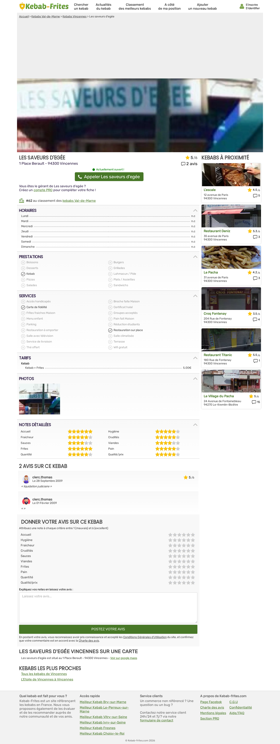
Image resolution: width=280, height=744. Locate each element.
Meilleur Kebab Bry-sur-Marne (103, 702)
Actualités (103, 6)
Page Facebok (211, 702)
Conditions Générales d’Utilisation (145, 637)
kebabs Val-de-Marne (79, 201)
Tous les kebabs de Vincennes (44, 674)
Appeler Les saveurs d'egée (112, 176)
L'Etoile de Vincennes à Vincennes (47, 679)
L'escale (210, 190)
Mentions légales (213, 713)
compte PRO (43, 190)
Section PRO (209, 718)
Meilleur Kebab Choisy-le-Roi (102, 733)
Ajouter (202, 6)
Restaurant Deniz (217, 231)
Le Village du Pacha (219, 396)
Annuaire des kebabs (44, 6)
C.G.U (233, 702)
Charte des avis (89, 640)
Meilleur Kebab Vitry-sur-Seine (103, 717)
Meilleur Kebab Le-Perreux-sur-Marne (104, 709)
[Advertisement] (140, 49)
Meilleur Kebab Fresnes (97, 728)
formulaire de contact (156, 720)
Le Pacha (211, 272)
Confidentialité (240, 707)
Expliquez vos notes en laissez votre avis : (46, 589)
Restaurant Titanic (218, 355)
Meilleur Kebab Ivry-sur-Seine (103, 722)
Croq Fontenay (215, 313)
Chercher (81, 6)
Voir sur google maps (123, 658)
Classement (135, 6)
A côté (169, 6)
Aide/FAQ (236, 713)
